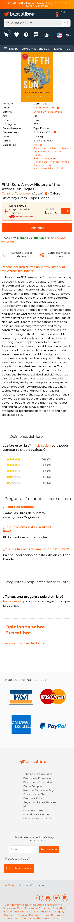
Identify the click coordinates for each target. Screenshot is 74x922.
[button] (55, 132)
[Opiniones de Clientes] (36, 35)
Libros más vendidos (35, 48)
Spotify (65, 897)
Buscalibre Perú (39, 915)
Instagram (48, 897)
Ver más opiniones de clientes (25, 643)
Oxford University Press (48, 111)
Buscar (66, 23)
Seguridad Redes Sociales (39, 802)
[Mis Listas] (16, 35)
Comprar (37, 228)
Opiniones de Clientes (36, 794)
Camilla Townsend (45, 107)
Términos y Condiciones (37, 774)
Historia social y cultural (48, 168)
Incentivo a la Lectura (36, 814)
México (38, 144)
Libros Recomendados (37, 818)
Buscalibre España (26, 911)
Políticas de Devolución (37, 778)
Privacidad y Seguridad (37, 782)
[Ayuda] (26, 35)
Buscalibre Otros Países (44, 918)
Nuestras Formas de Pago (39, 790)
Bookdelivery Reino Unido (20, 904)
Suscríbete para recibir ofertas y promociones (34, 839)
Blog (26, 806)
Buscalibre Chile (13, 908)
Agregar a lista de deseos (22, 254)
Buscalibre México (15, 915)
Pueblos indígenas (45, 158)
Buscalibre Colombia (37, 908)
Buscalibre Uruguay (52, 911)
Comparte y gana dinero (59, 254)
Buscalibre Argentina (49, 904)
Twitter (56, 897)
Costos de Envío (33, 798)
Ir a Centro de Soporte (19, 868)
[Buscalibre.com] (19, 14)
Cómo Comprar (32, 786)
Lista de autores (33, 810)
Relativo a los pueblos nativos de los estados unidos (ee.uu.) (52, 151)
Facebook (39, 897)
